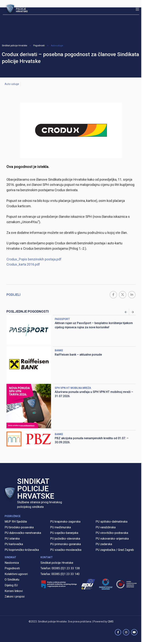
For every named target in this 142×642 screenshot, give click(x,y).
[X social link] (122, 294)
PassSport (62, 319)
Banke (59, 350)
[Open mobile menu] (137, 9)
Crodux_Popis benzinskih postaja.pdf (33, 259)
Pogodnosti (39, 45)
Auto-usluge (57, 45)
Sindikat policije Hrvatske (14, 45)
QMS (111, 621)
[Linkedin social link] (132, 294)
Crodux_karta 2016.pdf (23, 264)
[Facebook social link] (113, 294)
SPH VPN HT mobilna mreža (73, 387)
